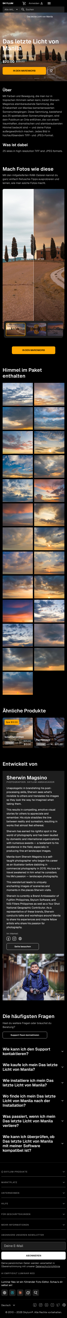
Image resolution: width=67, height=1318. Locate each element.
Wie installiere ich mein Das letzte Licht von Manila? (33, 1083)
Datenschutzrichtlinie (48, 1266)
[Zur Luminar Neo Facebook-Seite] (34, 1305)
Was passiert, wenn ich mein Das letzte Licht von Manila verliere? (33, 1121)
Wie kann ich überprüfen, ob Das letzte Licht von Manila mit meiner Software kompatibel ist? (33, 1143)
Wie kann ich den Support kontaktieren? (33, 1051)
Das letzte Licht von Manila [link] (40, 16)
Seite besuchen (22, 946)
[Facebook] (8, 939)
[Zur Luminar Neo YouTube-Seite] (52, 1305)
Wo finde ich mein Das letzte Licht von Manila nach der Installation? (33, 1101)
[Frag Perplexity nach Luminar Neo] (12, 1292)
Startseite (7, 16)
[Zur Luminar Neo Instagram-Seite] (40, 1305)
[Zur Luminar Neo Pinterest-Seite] (64, 1305)
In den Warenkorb (24, 70)
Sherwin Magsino (27, 55)
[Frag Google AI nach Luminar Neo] (36, 1292)
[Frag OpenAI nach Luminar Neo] (4, 1292)
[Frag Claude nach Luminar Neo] (20, 1292)
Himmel (19, 16)
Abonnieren (33, 1255)
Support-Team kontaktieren (25, 1035)
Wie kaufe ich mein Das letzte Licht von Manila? (33, 1067)
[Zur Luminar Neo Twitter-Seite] (58, 1305)
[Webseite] (20, 939)
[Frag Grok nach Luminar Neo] (28, 1292)
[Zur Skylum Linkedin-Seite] (46, 1305)
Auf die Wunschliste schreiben (17, 728)
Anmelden (36, 3)
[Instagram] (14, 939)
